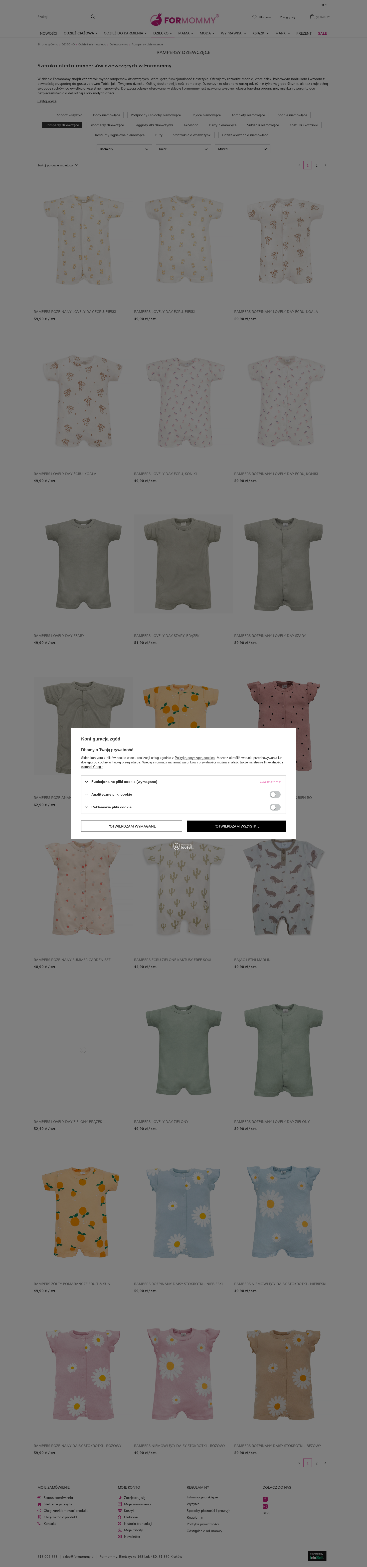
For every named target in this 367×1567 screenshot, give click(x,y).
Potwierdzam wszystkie (236, 826)
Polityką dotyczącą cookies (195, 757)
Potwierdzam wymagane (132, 826)
